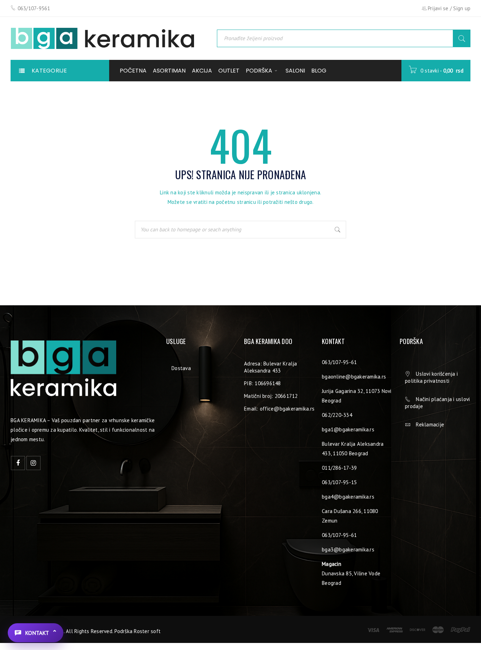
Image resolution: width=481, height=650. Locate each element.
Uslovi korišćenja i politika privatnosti (431, 377)
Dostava (181, 368)
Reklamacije (430, 424)
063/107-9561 (34, 8)
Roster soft (147, 631)
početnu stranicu (236, 202)
